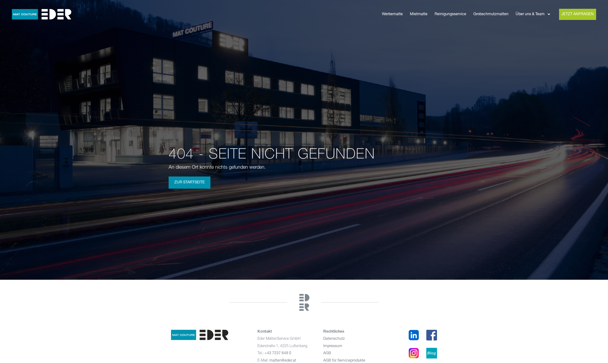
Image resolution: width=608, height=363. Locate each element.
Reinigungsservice (450, 14)
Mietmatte (419, 14)
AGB (327, 353)
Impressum (332, 346)
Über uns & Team (530, 14)
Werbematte (392, 14)
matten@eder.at (282, 361)
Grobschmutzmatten (490, 14)
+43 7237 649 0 (278, 353)
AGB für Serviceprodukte (344, 361)
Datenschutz (334, 339)
